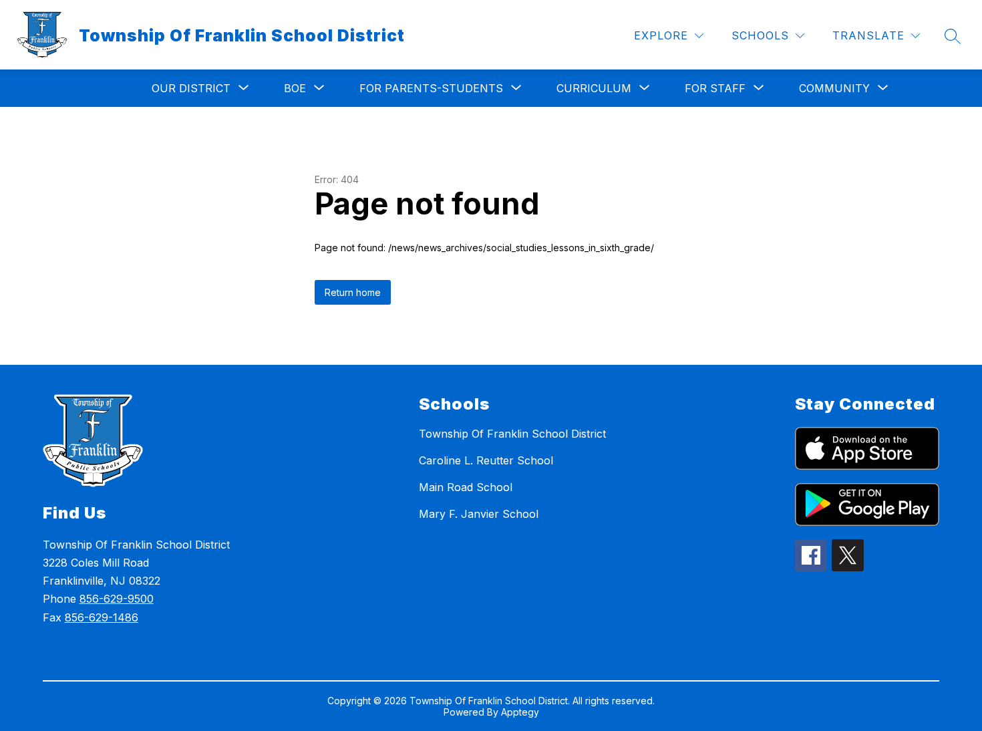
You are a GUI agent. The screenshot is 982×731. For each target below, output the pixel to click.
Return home (353, 292)
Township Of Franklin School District (512, 433)
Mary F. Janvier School (478, 514)
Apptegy (520, 712)
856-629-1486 (101, 617)
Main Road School (465, 487)
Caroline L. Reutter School (486, 460)
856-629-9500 (116, 598)
